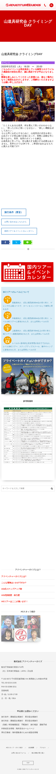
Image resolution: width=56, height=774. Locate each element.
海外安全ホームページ (25, 728)
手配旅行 (25, 725)
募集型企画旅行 (16, 717)
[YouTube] (39, 5)
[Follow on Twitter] (34, 5)
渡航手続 (43, 725)
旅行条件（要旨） (13, 212)
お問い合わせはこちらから (15, 222)
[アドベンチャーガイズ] (22, 5)
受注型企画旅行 (31, 717)
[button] (51, 5)
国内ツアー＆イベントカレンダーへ (19, 231)
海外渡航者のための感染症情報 (25, 732)
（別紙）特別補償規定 (10, 725)
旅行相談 (34, 725)
